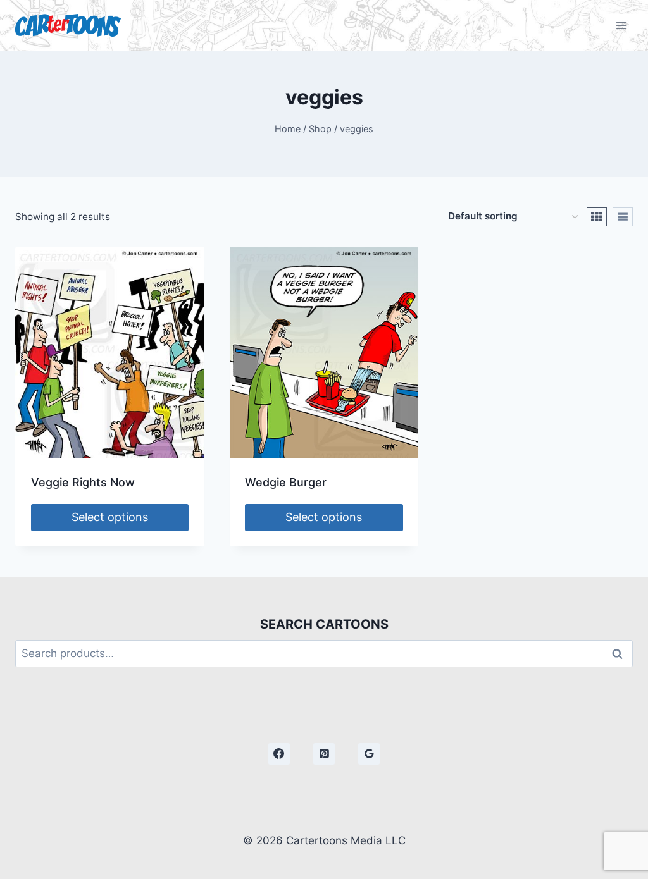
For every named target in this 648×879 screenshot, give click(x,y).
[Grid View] (597, 216)
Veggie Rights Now (83, 482)
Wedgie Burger (286, 482)
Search (621, 653)
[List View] (623, 216)
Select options (110, 517)
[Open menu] (621, 25)
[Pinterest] (324, 754)
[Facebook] (279, 754)
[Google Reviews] (369, 754)
